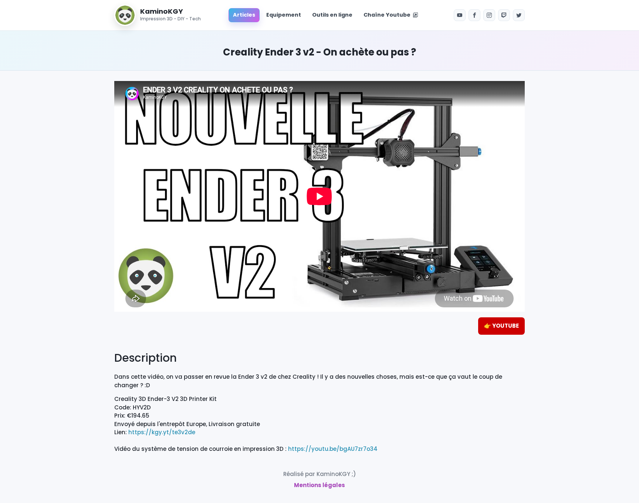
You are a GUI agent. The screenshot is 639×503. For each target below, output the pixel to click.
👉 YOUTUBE (501, 326)
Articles (244, 14)
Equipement (283, 14)
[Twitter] (519, 15)
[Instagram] (489, 15)
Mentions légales (319, 485)
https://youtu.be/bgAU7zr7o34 (333, 449)
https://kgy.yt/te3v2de (161, 432)
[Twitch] (504, 15)
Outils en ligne (332, 14)
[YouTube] (460, 15)
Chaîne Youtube (388, 14)
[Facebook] (474, 15)
